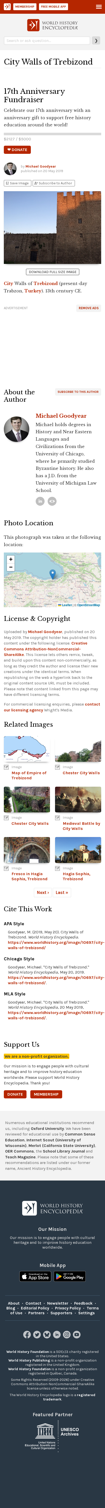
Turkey (33, 290)
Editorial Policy (35, 1308)
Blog (10, 1308)
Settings (86, 1312)
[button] (52, 574)
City (8, 283)
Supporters (61, 1312)
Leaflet (66, 605)
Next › (43, 892)
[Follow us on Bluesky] (47, 1337)
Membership (24, 6)
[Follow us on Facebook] (27, 1337)
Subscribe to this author (78, 392)
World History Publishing (29, 1360)
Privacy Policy (68, 1308)
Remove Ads (89, 308)
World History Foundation (27, 1352)
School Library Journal (64, 1151)
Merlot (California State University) (62, 1145)
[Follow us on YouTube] (77, 1337)
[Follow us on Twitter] (37, 1337)
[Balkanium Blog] (52, 501)
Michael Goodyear (40, 166)
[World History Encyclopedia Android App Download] (70, 1277)
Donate (15, 1094)
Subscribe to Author (53, 183)
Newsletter (57, 1303)
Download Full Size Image (52, 272)
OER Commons (19, 1151)
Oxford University (47, 1128)
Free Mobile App (53, 6)
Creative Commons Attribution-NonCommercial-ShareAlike (45, 649)
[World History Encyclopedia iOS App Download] (35, 1277)
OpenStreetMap (88, 605)
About (14, 1303)
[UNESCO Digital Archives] (52, 1436)
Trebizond (46, 283)
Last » (62, 892)
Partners (36, 1312)
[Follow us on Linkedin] (57, 1337)
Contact (33, 1303)
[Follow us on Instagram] (67, 1337)
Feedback (83, 1303)
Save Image (17, 183)
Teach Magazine (20, 1157)
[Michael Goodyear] (40, 501)
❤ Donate (17, 149)
